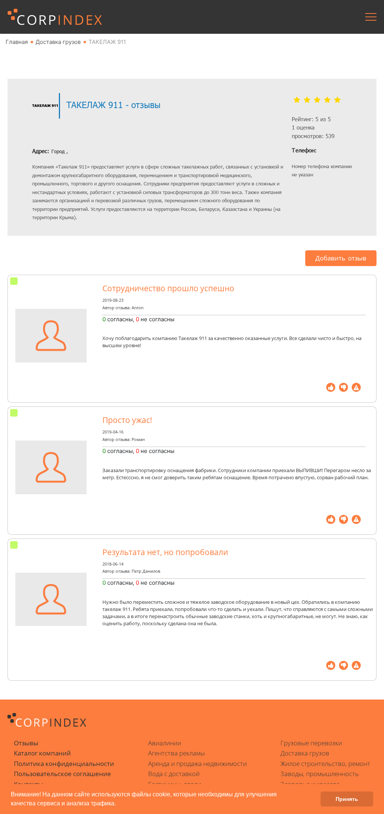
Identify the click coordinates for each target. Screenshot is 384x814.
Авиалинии (164, 743)
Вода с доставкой (174, 773)
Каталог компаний (42, 753)
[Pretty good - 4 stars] (327, 100)
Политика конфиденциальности (64, 763)
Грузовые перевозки (311, 743)
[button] (118, 804)
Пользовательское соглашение (62, 773)
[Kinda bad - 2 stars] (307, 100)
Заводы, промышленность (319, 773)
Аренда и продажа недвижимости (197, 763)
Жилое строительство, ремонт (325, 763)
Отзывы (26, 743)
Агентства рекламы (176, 753)
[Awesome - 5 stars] (337, 100)
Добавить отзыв (340, 258)
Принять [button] (347, 799)
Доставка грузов (304, 753)
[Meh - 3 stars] (317, 100)
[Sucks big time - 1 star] (297, 100)
